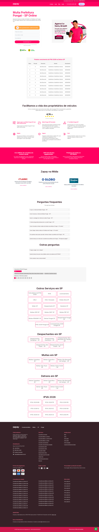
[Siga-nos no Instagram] (44, 468)
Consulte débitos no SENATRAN (45, 438)
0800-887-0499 (17, 450)
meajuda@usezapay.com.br (20, 454)
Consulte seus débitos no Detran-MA (46, 497)
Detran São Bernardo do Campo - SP (64, 381)
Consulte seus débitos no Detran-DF (20, 481)
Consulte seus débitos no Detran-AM (46, 493)
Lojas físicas (16, 448)
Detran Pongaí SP (49, 318)
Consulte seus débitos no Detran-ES (45, 491)
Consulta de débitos (26, 427)
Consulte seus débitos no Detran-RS (45, 485)
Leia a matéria (23, 185)
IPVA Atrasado (67, 442)
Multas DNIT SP (49, 312)
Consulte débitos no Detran (44, 436)
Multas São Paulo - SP (42, 366)
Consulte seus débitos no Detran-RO (46, 503)
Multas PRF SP (64, 312)
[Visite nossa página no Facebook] (42, 468)
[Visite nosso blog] (39, 468)
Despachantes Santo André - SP (56, 345)
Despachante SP (49, 306)
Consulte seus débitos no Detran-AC (20, 495)
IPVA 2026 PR (49, 402)
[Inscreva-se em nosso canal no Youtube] (47, 468)
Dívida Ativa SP (64, 300)
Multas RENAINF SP (35, 318)
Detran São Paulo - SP (42, 387)
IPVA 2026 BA (64, 408)
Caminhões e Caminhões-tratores (50, 273)
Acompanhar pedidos (71, 4)
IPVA (49, 294)
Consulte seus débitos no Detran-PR (20, 485)
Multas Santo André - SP (57, 366)
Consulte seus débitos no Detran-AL (45, 495)
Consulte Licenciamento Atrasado (45, 444)
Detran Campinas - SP (35, 381)
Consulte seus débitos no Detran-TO (20, 507)
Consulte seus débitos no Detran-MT (20, 499)
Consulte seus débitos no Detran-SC (20, 487)
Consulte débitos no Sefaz (43, 440)
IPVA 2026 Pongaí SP (42, 324)
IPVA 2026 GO (34, 415)
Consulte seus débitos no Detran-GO (20, 497)
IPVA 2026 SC (49, 408)
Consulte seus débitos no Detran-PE (20, 489)
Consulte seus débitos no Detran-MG (20, 483)
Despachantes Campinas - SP (35, 339)
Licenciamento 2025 (42, 446)
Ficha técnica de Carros (43, 458)
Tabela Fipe (40, 456)
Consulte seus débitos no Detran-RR (20, 505)
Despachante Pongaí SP (64, 318)
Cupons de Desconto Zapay (70, 444)
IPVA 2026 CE (49, 415)
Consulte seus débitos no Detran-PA (20, 501)
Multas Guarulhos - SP (49, 360)
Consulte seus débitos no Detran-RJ (45, 481)
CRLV (34, 300)
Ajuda (63, 4)
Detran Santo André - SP (57, 387)
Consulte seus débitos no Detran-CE (20, 491)
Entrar (81, 4)
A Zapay (51, 4)
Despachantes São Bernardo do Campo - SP (64, 339)
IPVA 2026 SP (67, 481)
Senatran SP (64, 306)
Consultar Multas (41, 450)
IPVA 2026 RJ (35, 408)
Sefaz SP (35, 306)
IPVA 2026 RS (64, 402)
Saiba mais (54, 514)
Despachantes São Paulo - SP (42, 345)
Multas (34, 427)
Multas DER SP (34, 312)
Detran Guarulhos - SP (49, 381)
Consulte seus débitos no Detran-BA (46, 489)
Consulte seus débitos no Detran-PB (45, 501)
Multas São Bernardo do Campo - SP (64, 360)
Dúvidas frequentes (18, 452)
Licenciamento (64, 294)
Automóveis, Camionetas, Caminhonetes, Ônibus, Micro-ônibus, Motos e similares (29, 273)
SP (38, 427)
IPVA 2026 (66, 440)
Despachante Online (42, 452)
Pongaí (42, 427)
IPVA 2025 (66, 438)
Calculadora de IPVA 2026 (34, 293)
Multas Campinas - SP (35, 360)
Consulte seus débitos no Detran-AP (20, 493)
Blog (59, 4)
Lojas (56, 4)
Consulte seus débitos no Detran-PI (20, 503)
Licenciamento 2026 (42, 448)
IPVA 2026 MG (34, 402)
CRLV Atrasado (49, 300)
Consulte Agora (26, 41)
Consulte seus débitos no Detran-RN (46, 487)
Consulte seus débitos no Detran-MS (46, 499)
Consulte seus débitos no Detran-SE (45, 505)
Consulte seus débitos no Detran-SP (45, 483)
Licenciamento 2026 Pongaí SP (56, 324)
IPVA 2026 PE (64, 415)
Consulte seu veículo (42, 434)
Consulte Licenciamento (43, 442)
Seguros (40, 460)
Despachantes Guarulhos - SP (49, 339)
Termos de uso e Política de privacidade (30, 45)
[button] (49, 209)
